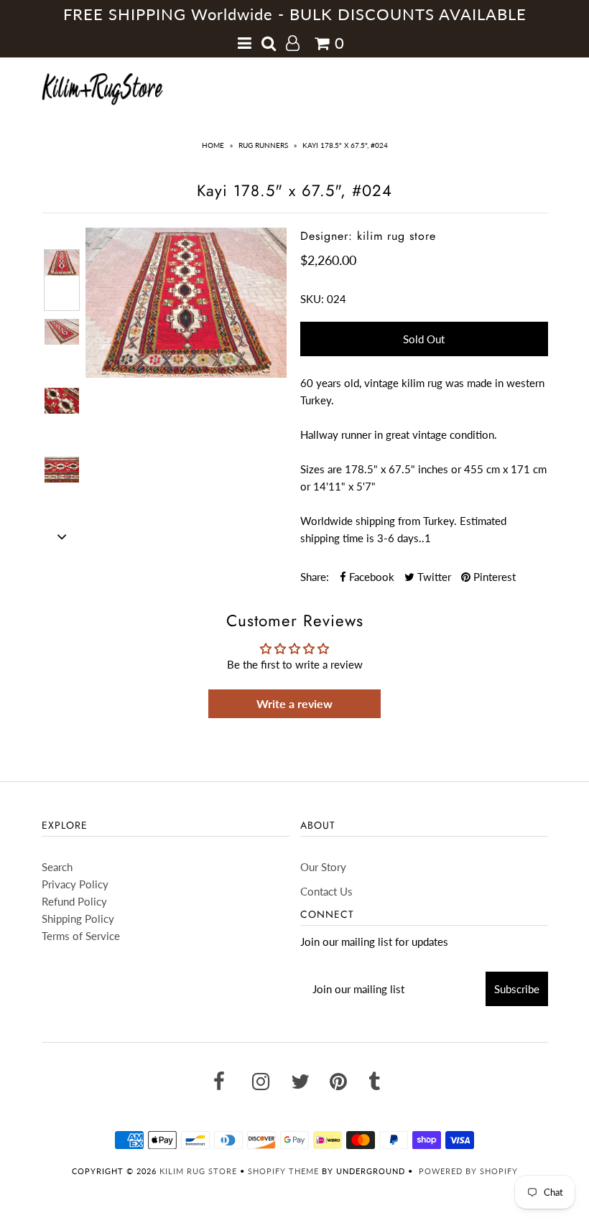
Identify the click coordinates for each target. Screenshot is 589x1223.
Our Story (323, 866)
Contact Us (326, 891)
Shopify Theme (283, 1171)
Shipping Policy (78, 918)
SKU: (312, 298)
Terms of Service (81, 935)
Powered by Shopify (468, 1171)
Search (57, 866)
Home (213, 145)
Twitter (432, 576)
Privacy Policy (75, 884)
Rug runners (263, 145)
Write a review (294, 703)
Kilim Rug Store (198, 1171)
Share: (314, 576)
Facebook (370, 576)
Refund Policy (74, 901)
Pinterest (493, 576)
